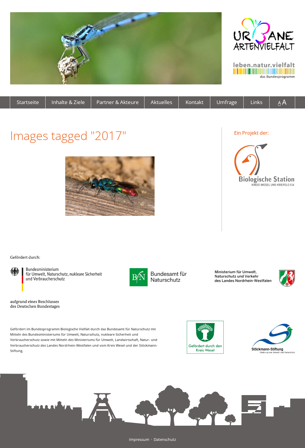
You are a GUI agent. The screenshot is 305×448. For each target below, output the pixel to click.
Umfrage (227, 102)
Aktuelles (161, 102)
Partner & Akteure (118, 102)
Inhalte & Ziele (68, 102)
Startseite (28, 102)
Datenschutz (165, 439)
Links (256, 102)
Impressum (139, 439)
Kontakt (194, 102)
